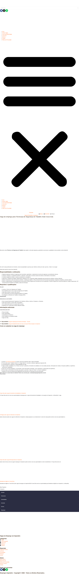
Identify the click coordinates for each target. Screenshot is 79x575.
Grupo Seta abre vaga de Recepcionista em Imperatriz (11, 459)
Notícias (3, 37)
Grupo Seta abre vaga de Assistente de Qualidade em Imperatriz (13, 393)
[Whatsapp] (6, 10)
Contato (3, 38)
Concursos (4, 35)
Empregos (31, 212)
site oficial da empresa (10, 361)
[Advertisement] (39, 21)
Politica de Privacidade (6, 39)
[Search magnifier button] (78, 8)
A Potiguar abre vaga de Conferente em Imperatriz (10, 414)
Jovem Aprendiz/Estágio (7, 34)
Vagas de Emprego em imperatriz (31, 215)
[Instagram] (4, 10)
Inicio (3, 31)
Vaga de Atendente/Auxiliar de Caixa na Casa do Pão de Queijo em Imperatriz (24, 323)
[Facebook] (1, 10)
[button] (39, 120)
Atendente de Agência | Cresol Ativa (7, 481)
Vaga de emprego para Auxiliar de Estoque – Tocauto (19, 321)
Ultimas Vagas (5, 32)
